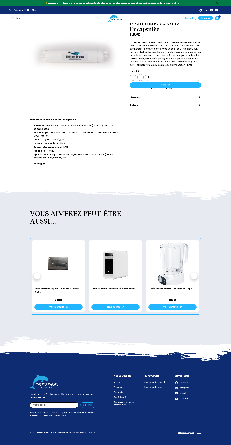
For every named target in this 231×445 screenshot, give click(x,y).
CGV (199, 433)
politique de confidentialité (73, 413)
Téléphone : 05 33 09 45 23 (25, 10)
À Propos (118, 382)
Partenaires (119, 392)
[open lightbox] (74, 55)
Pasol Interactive (87, 433)
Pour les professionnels (155, 382)
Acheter (165, 85)
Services (118, 387)
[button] (16, 18)
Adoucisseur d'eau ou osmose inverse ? (124, 403)
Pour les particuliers (153, 387)
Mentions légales (186, 433)
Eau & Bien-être (121, 397)
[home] (115, 18)
